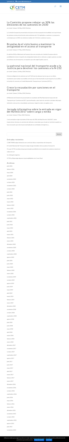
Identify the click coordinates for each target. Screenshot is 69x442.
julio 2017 (9, 361)
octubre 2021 (11, 215)
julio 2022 (9, 192)
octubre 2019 (11, 280)
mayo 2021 (10, 228)
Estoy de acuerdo (39, 440)
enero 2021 (10, 241)
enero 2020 (10, 273)
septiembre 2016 (12, 394)
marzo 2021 (10, 234)
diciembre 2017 (11, 345)
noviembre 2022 (11, 185)
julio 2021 (9, 221)
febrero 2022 (10, 205)
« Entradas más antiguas (13, 131)
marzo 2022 (10, 202)
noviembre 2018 (11, 309)
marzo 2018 (10, 335)
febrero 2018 (10, 339)
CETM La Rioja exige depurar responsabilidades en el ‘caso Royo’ (25, 158)
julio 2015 (9, 426)
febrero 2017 (10, 378)
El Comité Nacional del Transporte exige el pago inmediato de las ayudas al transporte (31, 146)
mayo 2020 (10, 267)
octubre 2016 (11, 391)
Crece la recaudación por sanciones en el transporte (31, 88)
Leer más (49, 440)
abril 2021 (9, 231)
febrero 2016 (10, 404)
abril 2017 (9, 371)
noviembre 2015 (11, 413)
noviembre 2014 (11, 430)
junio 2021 (10, 224)
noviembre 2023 (11, 179)
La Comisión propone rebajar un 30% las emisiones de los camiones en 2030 (30, 23)
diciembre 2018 (11, 306)
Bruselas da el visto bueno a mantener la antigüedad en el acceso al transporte (31, 45)
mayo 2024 (10, 172)
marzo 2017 (10, 374)
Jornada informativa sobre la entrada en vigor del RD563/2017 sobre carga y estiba (34, 110)
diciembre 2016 (11, 384)
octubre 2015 (11, 417)
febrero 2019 (10, 299)
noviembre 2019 (11, 277)
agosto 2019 (10, 283)
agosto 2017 (10, 358)
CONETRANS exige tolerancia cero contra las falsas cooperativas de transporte (29, 142)
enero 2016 (10, 407)
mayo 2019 (10, 290)
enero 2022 (10, 208)
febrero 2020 (10, 270)
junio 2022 (10, 195)
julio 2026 (9, 166)
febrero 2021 (10, 237)
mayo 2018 (10, 329)
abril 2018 (9, 332)
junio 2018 (10, 325)
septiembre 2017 (12, 355)
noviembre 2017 (11, 348)
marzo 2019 (10, 296)
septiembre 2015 (12, 420)
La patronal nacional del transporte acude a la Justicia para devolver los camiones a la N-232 (34, 67)
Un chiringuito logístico (13, 155)
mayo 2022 (10, 198)
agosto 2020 (10, 257)
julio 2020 (9, 260)
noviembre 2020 (11, 247)
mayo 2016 (10, 400)
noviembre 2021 (11, 211)
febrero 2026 (10, 169)
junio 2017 (10, 365)
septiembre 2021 (12, 218)
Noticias (28, 28)
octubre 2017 (11, 351)
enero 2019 (10, 303)
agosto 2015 (10, 423)
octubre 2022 (11, 189)
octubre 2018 (11, 312)
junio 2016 (10, 397)
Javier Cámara (13, 28)
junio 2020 (10, 264)
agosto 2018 (10, 319)
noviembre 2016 (11, 387)
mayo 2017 (10, 368)
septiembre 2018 (12, 316)
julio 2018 (9, 322)
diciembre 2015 (11, 410)
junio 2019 (10, 286)
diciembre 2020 (11, 244)
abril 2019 (9, 293)
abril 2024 (9, 176)
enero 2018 (10, 342)
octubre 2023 (11, 182)
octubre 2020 (11, 251)
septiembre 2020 (12, 254)
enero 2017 (10, 381)
